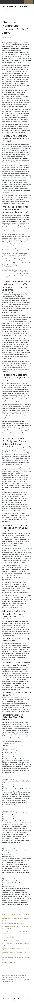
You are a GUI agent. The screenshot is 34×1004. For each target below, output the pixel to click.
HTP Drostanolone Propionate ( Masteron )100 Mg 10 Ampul (16, 927)
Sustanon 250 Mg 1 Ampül (10, 940)
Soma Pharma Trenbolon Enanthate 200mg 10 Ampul (16, 919)
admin (4, 36)
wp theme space (17, 1001)
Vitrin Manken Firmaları (15, 6)
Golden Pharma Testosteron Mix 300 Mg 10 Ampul (15, 933)
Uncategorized (12, 962)
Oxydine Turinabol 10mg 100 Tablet (13, 923)
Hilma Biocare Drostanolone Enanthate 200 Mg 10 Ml (15, 958)
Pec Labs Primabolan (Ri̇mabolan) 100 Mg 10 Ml (16, 953)
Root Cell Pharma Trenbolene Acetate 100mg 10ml (16, 944)
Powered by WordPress (10, 999)
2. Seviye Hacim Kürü (8, 937)
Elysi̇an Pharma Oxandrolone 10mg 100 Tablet (16, 949)
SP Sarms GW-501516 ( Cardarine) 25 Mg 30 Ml (16, 915)
